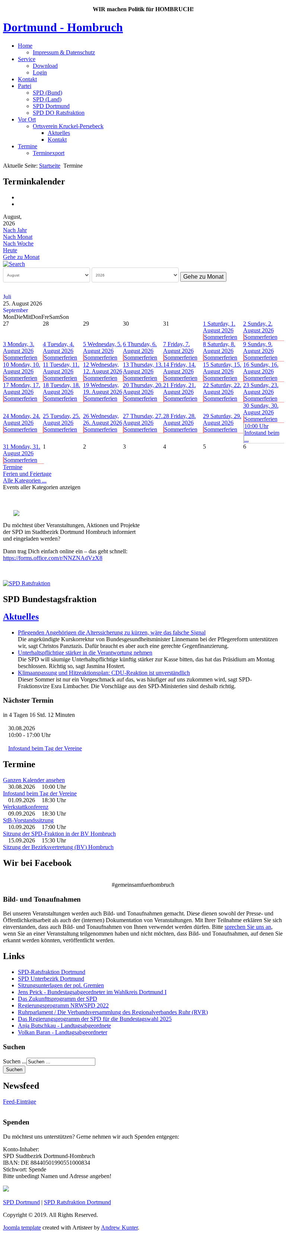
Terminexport (48, 153)
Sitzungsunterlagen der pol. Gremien (61, 985)
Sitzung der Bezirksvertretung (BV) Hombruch (58, 847)
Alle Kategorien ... (25, 480)
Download (45, 66)
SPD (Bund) (47, 92)
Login (40, 72)
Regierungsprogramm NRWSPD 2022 (63, 1005)
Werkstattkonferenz (25, 807)
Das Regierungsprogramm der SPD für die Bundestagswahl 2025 (95, 1019)
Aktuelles (59, 133)
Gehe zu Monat (21, 257)
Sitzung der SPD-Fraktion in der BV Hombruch (59, 834)
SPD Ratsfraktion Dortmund (77, 1202)
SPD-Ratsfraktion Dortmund (51, 972)
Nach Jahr (15, 230)
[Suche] (14, 263)
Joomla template (22, 1227)
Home (25, 45)
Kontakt (27, 79)
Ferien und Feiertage (27, 474)
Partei (24, 86)
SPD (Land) (47, 99)
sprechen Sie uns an (248, 927)
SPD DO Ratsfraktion (59, 113)
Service (26, 59)
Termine (27, 146)
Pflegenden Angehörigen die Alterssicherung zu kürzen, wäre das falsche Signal (112, 632)
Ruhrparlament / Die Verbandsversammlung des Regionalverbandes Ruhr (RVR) (113, 1012)
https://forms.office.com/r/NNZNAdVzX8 (52, 558)
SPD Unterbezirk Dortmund (51, 978)
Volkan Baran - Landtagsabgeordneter (62, 1032)
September (15, 310)
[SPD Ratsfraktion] (26, 583)
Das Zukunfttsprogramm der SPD (57, 999)
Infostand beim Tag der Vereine (45, 748)
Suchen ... (14, 1061)
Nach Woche (18, 243)
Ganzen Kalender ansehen (34, 780)
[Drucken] (20, 197)
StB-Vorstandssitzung (28, 820)
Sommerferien (220, 337)
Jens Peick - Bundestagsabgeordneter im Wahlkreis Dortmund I (92, 992)
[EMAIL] (20, 204)
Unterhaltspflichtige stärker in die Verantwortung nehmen (85, 652)
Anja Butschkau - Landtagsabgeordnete (64, 1025)
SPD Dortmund (51, 106)
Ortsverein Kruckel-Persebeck (68, 126)
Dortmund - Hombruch (63, 27)
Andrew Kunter (119, 1227)
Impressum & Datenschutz (64, 52)
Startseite (49, 165)
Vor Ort (27, 119)
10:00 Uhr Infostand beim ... (261, 433)
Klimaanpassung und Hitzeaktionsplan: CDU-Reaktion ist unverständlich (104, 673)
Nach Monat (17, 237)
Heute (10, 250)
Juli (7, 297)
